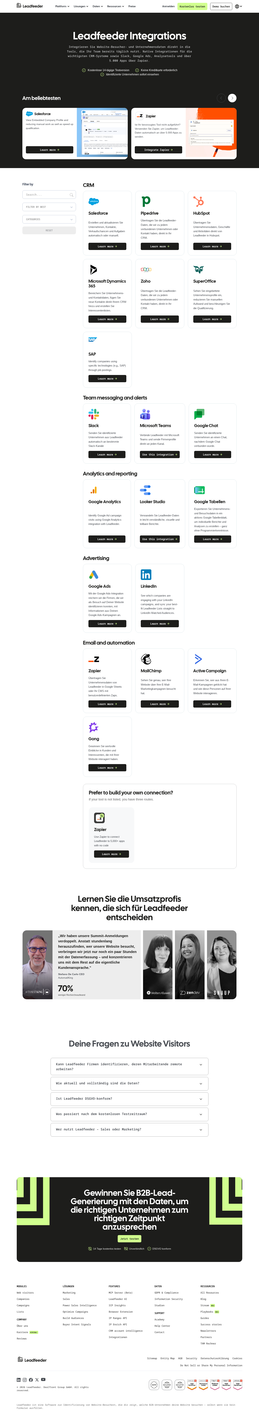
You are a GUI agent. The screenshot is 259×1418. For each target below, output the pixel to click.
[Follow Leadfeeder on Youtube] (43, 1379)
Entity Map (168, 1358)
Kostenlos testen (192, 6)
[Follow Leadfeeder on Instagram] (25, 1380)
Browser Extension (121, 1311)
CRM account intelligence (126, 1330)
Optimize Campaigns (75, 1311)
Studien (159, 1305)
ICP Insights (117, 1305)
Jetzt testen (129, 1238)
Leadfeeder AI (118, 1299)
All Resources (210, 1292)
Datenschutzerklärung (215, 1358)
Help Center (162, 1325)
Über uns (22, 1325)
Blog (203, 1299)
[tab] (81, 964)
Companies (23, 1299)
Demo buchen (221, 6)
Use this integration (158, 454)
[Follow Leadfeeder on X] (37, 1380)
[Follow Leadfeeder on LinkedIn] (19, 1380)
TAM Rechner (208, 1343)
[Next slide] (232, 98)
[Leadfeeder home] (32, 6)
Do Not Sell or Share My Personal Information (211, 1365)
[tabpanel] (98, 964)
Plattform (60, 6)
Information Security (169, 1299)
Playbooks (209, 1311)
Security (191, 1358)
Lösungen (79, 6)
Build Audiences (73, 1318)
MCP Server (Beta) (121, 1292)
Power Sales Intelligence (80, 1305)
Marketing (69, 1292)
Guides (205, 1318)
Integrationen (118, 1337)
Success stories (211, 1324)
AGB (180, 1358)
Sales (66, 1299)
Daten (96, 6)
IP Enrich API (118, 1324)
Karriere (27, 1332)
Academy (159, 1319)
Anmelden (168, 6)
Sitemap (152, 1358)
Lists (20, 1311)
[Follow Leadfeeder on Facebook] (31, 1380)
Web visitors (25, 1292)
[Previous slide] (221, 98)
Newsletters (208, 1330)
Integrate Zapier (156, 149)
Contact (159, 1332)
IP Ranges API (118, 1318)
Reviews (22, 1338)
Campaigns (23, 1305)
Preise (132, 6)
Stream (207, 1305)
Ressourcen (114, 6)
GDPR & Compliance (166, 1292)
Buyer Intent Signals (77, 1324)
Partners (206, 1337)
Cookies (237, 1358)
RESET (49, 230)
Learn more (48, 149)
